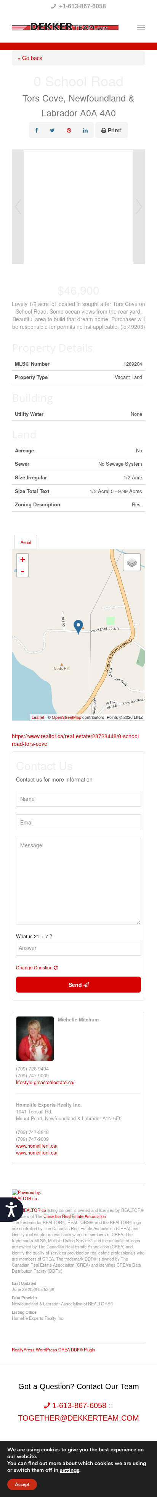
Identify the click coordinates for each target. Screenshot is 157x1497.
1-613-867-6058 (79, 1405)
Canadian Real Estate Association (74, 1216)
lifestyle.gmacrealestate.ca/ (45, 1082)
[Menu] (141, 27)
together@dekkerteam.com (78, 1418)
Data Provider (24, 1297)
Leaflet (38, 717)
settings (69, 1470)
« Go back (30, 58)
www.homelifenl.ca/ (37, 1145)
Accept (22, 1484)
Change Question (35, 967)
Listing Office (24, 1312)
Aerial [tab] (26, 542)
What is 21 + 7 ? (34, 936)
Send (76, 984)
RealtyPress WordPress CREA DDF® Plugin (53, 1349)
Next (139, 207)
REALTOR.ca (33, 1210)
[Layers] (131, 562)
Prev (18, 207)
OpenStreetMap (66, 717)
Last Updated (24, 1283)
